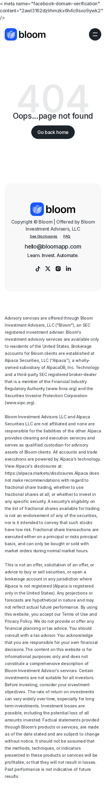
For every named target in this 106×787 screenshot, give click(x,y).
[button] (95, 34)
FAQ (66, 236)
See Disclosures (43, 236)
